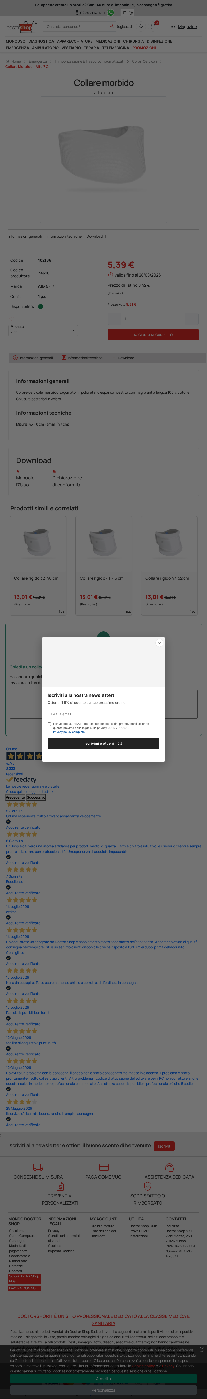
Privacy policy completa (69, 732)
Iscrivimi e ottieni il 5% (103, 743)
